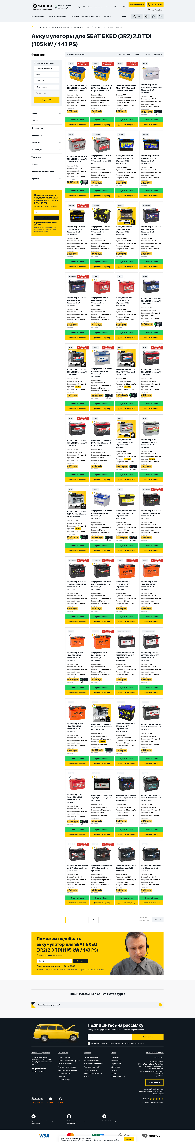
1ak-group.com (37, 1103)
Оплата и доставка (64, 1057)
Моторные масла (90, 1070)
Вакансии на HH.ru (118, 1076)
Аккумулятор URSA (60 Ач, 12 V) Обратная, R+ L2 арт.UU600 (126, 868)
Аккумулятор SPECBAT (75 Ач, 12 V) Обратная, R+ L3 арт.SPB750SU (77, 868)
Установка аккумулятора (67, 1067)
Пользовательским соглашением (131, 1043)
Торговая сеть (116, 1064)
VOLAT (120, 560)
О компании (116, 1061)
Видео (113, 1073)
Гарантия (35, 179)
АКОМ (71, 63)
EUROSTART (146, 205)
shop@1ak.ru (159, 1076)
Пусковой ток (37, 128)
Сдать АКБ (82, 7)
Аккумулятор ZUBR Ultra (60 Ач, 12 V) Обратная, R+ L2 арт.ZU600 (151, 372)
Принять (129, 1139)
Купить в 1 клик (77, 120)
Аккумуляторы (37, 16)
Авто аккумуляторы (91, 1057)
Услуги (86, 1076)
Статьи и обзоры (64, 1080)
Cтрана (34, 164)
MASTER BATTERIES (123, 631)
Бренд (34, 114)
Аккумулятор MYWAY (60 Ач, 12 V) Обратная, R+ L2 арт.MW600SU (126, 797)
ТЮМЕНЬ (120, 134)
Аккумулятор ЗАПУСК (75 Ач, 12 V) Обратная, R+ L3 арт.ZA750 (101, 797)
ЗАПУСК (145, 702)
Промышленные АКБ (92, 1067)
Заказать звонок (156, 4)
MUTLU (71, 134)
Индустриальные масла (93, 1073)
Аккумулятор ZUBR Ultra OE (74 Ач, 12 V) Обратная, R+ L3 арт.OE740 (77, 514)
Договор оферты (64, 1073)
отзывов (153, 1102)
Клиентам (61, 1076)
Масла (106, 16)
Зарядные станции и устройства (84, 16)
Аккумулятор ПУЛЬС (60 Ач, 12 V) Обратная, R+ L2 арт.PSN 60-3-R (151, 797)
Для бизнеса (154, 1082)
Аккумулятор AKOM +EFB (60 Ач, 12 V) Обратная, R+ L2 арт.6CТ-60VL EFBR (77, 88)
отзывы (50, 1102)
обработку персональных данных (45, 230)
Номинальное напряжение (42, 171)
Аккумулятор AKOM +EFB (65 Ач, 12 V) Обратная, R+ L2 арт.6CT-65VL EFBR (101, 88)
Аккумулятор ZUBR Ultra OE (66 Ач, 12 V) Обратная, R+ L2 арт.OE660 (101, 726)
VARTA (145, 63)
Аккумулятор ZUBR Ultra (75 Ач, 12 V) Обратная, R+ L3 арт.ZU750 (77, 443)
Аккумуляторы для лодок (93, 1064)
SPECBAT (71, 844)
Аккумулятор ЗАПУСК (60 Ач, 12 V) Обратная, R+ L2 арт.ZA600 (151, 726)
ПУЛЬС (145, 773)
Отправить (46, 218)
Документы (115, 1067)
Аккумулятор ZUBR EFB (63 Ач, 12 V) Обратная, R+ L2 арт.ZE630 (77, 372)
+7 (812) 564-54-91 (65, 5)
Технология (36, 157)
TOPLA (95, 276)
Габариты (35, 143)
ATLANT (120, 205)
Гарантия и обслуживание (67, 1070)
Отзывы (114, 1070)
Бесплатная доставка (137, 4)
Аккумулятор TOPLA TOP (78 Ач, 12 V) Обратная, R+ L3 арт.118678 (151, 301)
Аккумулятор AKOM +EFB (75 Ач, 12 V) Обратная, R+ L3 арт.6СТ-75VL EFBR (126, 88)
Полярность (36, 135)
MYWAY (120, 773)
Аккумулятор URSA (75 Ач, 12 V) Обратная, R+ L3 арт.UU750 (151, 868)
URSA (95, 844)
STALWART (97, 134)
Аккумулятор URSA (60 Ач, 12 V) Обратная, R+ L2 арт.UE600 (101, 868)
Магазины (118, 7)
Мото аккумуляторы (57, 16)
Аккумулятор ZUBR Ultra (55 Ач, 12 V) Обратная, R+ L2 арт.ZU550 (101, 443)
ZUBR (70, 347)
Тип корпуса (36, 150)
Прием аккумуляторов (66, 1064)
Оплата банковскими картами (69, 1061)
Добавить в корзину (77, 125)
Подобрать (46, 100)
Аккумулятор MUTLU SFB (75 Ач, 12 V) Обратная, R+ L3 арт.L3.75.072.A (77, 159)
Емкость (34, 121)
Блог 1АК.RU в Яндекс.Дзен (109, 1121)
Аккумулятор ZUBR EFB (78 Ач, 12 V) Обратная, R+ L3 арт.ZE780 (126, 372)
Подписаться (148, 1037)
